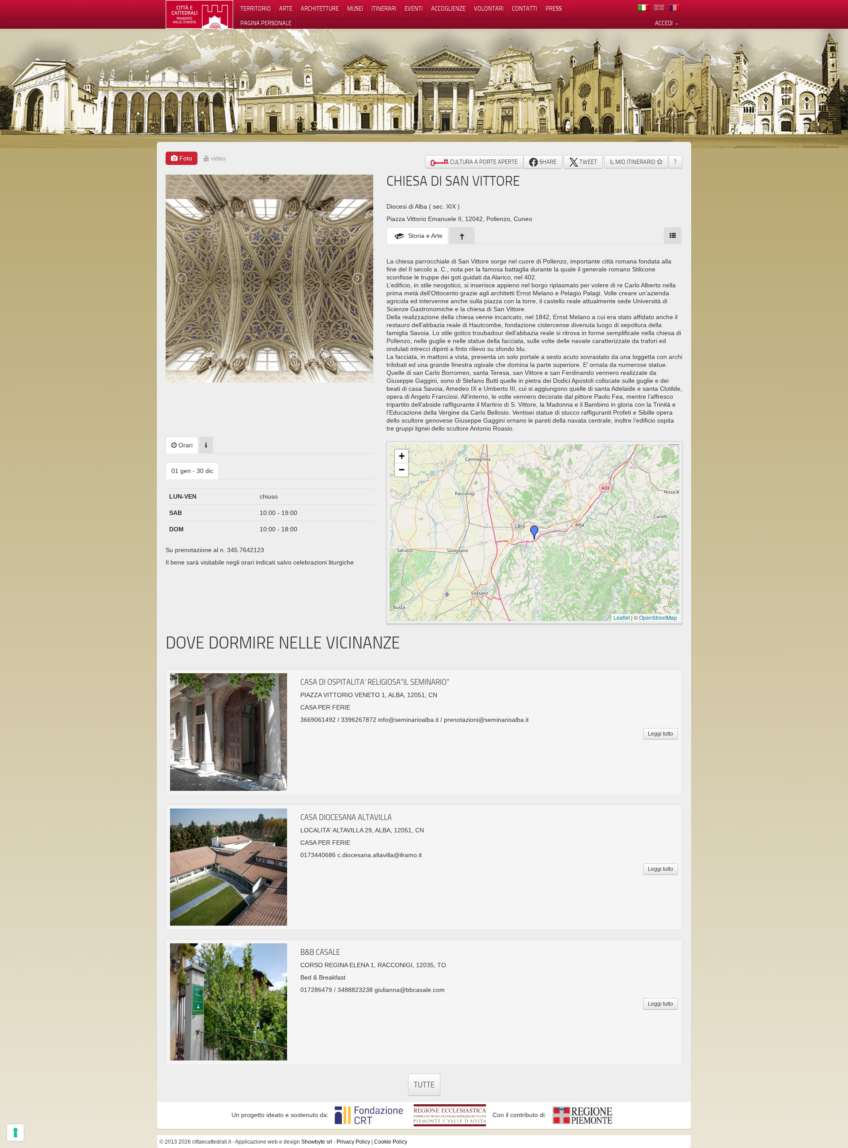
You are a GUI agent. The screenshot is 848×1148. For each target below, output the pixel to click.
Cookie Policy (390, 1142)
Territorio (255, 8)
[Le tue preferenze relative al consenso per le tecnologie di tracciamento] (15, 1132)
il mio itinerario (633, 162)
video (217, 158)
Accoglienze (448, 8)
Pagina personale (266, 23)
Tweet (587, 162)
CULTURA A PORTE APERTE (483, 162)
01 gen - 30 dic (192, 470)
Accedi (664, 23)
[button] (534, 533)
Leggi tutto (660, 734)
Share (547, 162)
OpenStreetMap (658, 617)
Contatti (524, 8)
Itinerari (383, 8)
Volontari (489, 8)
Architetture (320, 8)
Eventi (414, 8)
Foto (185, 158)
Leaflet (621, 617)
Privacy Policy (353, 1142)
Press (553, 8)
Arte (285, 8)
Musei (355, 8)
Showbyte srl (316, 1142)
